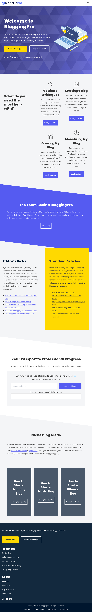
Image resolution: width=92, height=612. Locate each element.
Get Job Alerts (70, 386)
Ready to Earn (76, 174)
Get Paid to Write (8, 561)
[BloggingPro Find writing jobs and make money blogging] (12, 3)
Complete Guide (19, 502)
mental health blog (19, 450)
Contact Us (6, 594)
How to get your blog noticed (63, 292)
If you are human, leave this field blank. (46, 392)
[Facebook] (6, 598)
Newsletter (6, 585)
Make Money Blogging (11, 557)
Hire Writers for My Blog (11, 565)
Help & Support (8, 589)
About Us (46, 226)
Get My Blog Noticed (10, 570)
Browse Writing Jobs (16, 49)
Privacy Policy (39, 609)
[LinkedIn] (10, 598)
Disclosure (27, 609)
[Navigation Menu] (87, 3)
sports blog (33, 450)
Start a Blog (6, 553)
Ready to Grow (50, 175)
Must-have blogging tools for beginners (21, 311)
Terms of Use (64, 609)
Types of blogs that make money (18, 301)
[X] (3, 598)
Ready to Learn (50, 122)
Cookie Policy (51, 609)
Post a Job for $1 (39, 49)
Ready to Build (76, 118)
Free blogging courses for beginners (19, 314)
